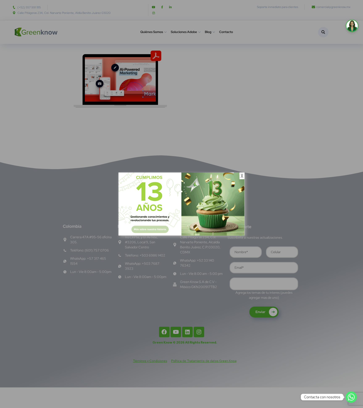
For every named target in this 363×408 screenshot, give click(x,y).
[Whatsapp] (351, 397)
